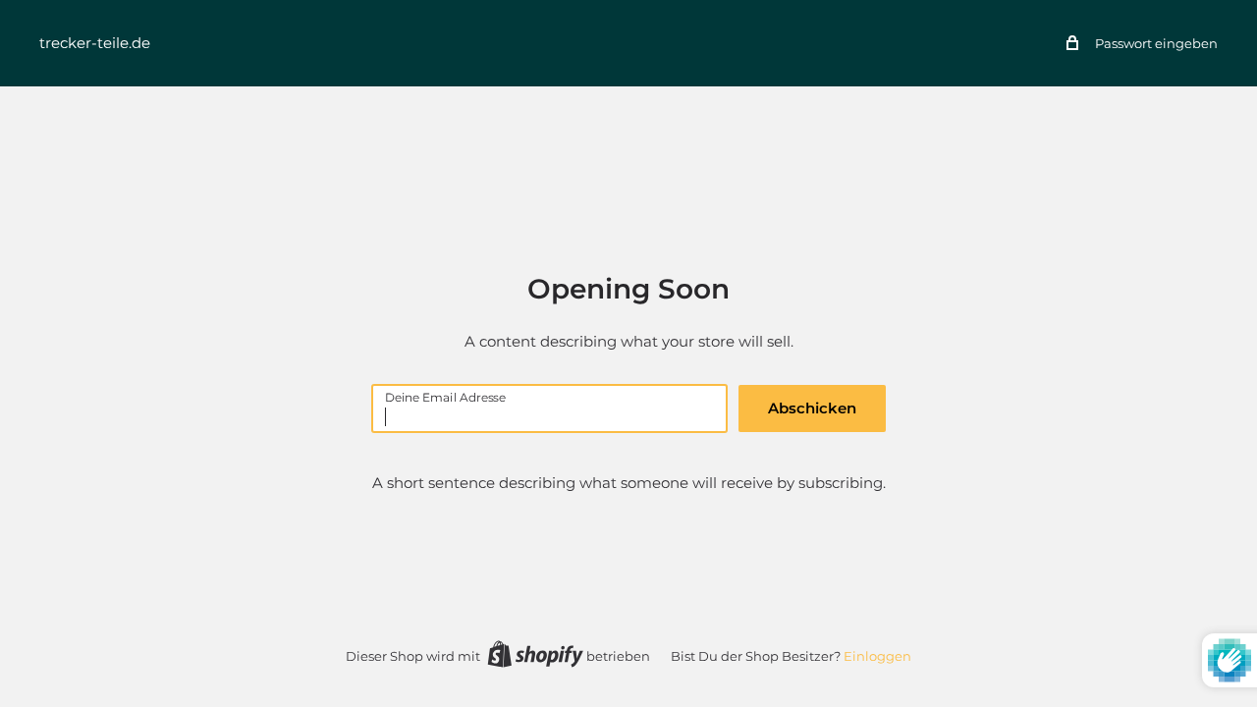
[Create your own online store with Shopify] (535, 654)
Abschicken (812, 408)
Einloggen (877, 656)
